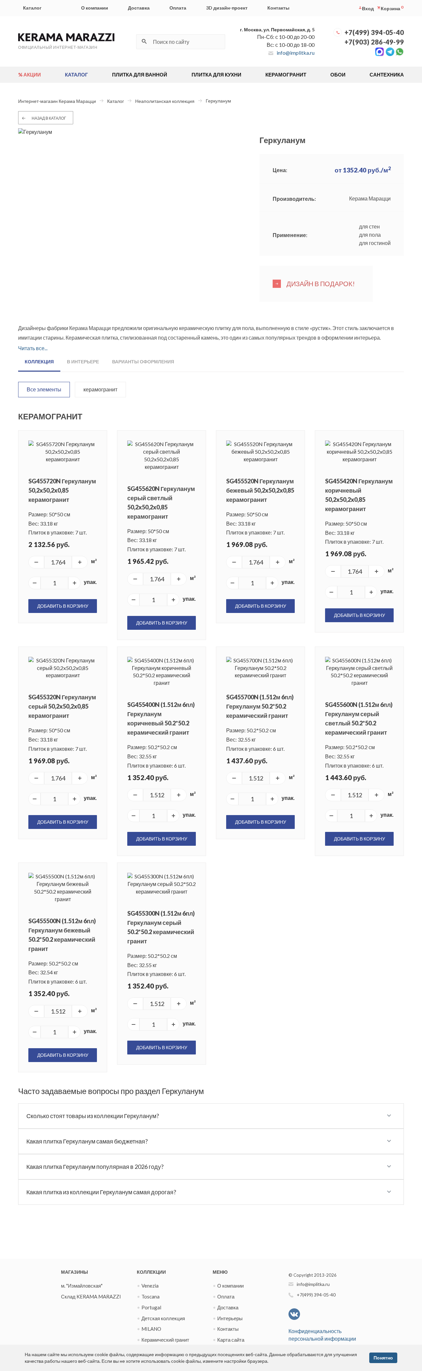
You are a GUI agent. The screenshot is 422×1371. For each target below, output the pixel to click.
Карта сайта (230, 1340)
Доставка (139, 8)
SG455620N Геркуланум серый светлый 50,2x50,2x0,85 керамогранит (161, 502)
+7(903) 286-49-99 (374, 42)
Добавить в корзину (62, 606)
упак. (90, 582)
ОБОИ (338, 74)
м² (94, 561)
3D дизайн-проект (227, 8)
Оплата (177, 8)
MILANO (151, 1329)
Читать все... (32, 348)
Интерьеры (230, 1318)
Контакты (278, 8)
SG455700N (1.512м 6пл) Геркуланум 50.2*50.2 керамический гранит (260, 706)
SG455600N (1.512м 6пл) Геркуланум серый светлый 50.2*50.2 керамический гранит (359, 718)
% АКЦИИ (29, 74)
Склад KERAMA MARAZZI (91, 1296)
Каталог (32, 8)
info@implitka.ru (296, 52)
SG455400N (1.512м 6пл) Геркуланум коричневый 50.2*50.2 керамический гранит (161, 718)
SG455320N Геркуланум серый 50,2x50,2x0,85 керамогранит (62, 706)
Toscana (150, 1296)
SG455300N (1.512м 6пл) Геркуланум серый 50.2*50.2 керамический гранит (161, 927)
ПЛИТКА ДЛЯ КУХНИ (216, 74)
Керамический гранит (165, 1340)
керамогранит (100, 389)
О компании (94, 8)
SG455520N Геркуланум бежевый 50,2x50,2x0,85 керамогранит (260, 490)
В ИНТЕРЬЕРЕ (83, 361)
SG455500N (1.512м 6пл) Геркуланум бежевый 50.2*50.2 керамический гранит (62, 934)
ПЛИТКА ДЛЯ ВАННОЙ (139, 74)
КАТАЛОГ (76, 74)
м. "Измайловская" (82, 1286)
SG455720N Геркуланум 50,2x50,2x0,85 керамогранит (62, 490)
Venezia (150, 1286)
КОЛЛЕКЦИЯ (39, 361)
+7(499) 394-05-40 (374, 32)
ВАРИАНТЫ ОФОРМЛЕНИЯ (143, 361)
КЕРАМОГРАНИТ (285, 74)
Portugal (151, 1307)
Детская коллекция (163, 1318)
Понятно (383, 1357)
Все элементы (44, 389)
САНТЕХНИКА (387, 74)
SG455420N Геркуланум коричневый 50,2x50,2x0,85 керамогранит (359, 494)
